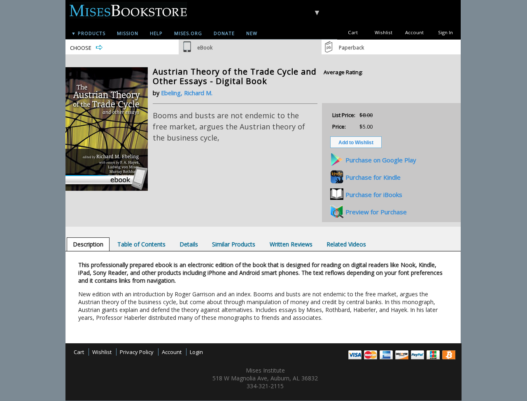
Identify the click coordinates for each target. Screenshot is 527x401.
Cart (353, 32)
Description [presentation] (88, 244)
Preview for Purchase (376, 212)
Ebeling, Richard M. (186, 93)
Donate (224, 33)
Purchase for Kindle (373, 177)
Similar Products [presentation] (233, 244)
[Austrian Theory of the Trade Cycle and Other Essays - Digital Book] (106, 188)
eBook (204, 47)
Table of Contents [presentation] (141, 244)
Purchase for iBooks (373, 194)
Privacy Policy (137, 352)
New (251, 33)
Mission (127, 33)
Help (156, 33)
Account (414, 32)
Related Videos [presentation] (346, 244)
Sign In (445, 32)
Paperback (351, 47)
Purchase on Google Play (380, 160)
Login (196, 352)
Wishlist (383, 32)
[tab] (88, 244)
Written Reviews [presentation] (291, 244)
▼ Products (88, 33)
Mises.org (188, 33)
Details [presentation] (189, 244)
